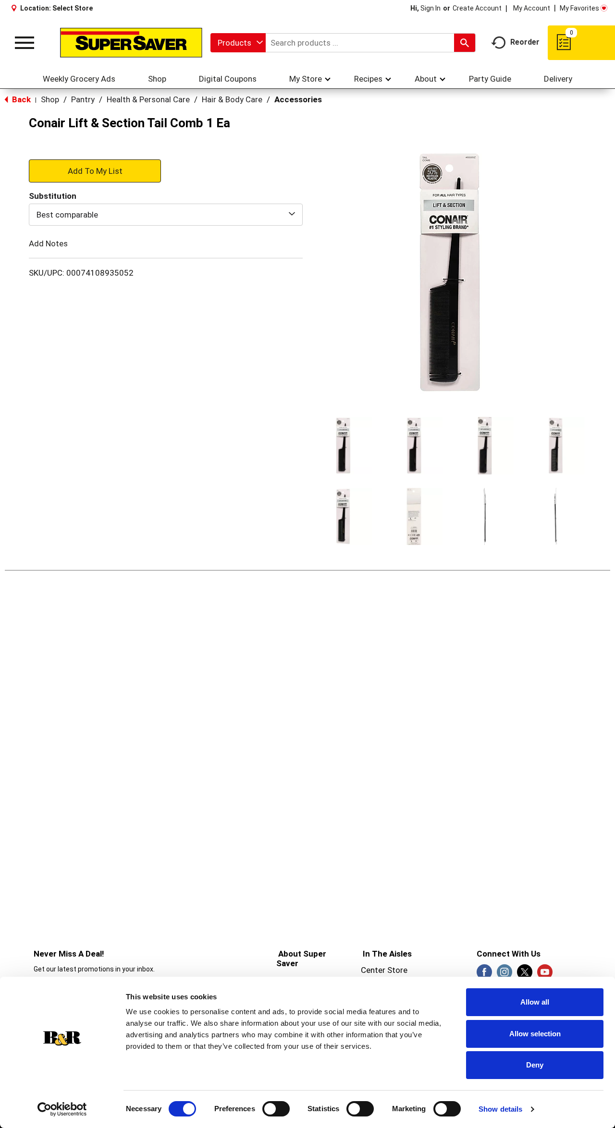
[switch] (276, 1108)
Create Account (477, 8)
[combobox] (238, 42)
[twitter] (524, 975)
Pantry (83, 99)
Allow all (534, 1002)
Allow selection (535, 1034)
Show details (500, 1109)
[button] (343, 445)
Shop (50, 99)
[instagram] (504, 975)
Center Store (384, 970)
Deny (534, 1065)
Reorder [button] (525, 42)
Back (20, 99)
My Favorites (579, 8)
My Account (531, 8)
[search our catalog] (464, 43)
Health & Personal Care (148, 99)
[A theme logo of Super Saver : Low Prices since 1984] (131, 43)
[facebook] (484, 975)
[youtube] (545, 975)
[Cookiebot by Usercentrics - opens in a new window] (62, 1109)
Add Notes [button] (48, 243)
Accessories (298, 99)
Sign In (430, 8)
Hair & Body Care (232, 99)
